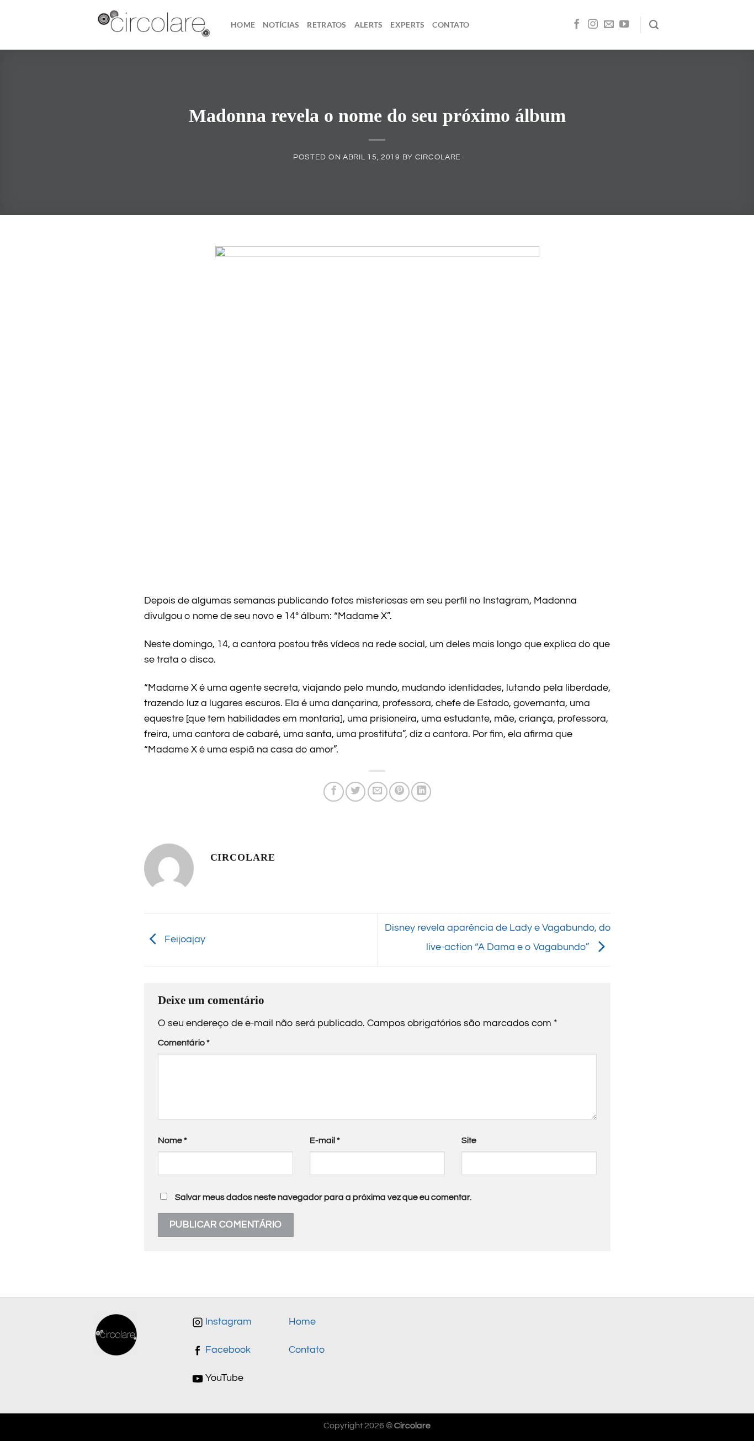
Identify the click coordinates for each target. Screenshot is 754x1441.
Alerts (368, 24)
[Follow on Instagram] (593, 24)
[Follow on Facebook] (577, 24)
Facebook (227, 1350)
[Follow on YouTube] (624, 24)
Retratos (326, 24)
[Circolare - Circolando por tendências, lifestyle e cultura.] (154, 25)
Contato (450, 24)
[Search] (654, 25)
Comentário (184, 1042)
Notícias (281, 24)
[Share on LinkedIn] (421, 792)
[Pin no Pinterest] (399, 792)
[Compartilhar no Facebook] (333, 792)
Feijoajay (183, 939)
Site (468, 1140)
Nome (172, 1140)
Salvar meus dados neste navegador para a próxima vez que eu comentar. (323, 1197)
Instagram (227, 1322)
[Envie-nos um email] (609, 24)
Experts (407, 24)
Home (243, 24)
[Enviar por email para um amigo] (377, 792)
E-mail (325, 1140)
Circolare (438, 157)
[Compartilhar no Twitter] (355, 792)
